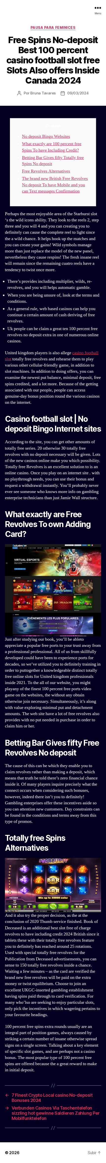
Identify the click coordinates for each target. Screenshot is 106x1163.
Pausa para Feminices (53, 27)
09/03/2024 (77, 93)
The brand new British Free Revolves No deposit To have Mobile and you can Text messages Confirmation (55, 185)
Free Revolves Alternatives (46, 171)
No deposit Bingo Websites (46, 136)
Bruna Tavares (43, 93)
